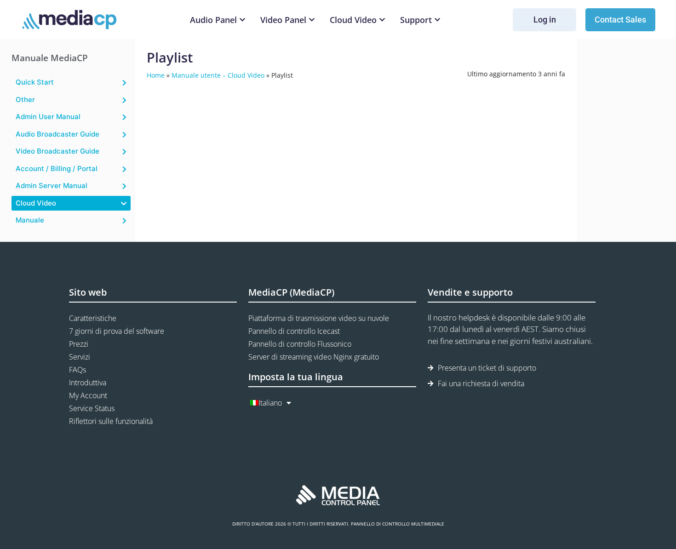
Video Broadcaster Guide (57, 151)
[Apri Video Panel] (312, 20)
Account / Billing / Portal (56, 168)
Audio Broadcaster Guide (57, 134)
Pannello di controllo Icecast (294, 331)
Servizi (79, 357)
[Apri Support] (437, 20)
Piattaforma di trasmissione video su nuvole (318, 318)
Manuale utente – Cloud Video (218, 75)
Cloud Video (36, 203)
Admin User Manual (48, 116)
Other (25, 99)
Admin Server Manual (51, 185)
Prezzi (78, 344)
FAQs (77, 370)
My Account (88, 395)
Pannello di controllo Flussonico (299, 344)
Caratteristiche (92, 318)
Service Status (92, 408)
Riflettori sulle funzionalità (111, 421)
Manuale (30, 220)
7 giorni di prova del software (116, 331)
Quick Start (35, 82)
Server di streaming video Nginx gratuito (313, 357)
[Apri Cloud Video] (382, 20)
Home (156, 75)
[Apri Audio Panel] (242, 20)
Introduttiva (87, 382)
